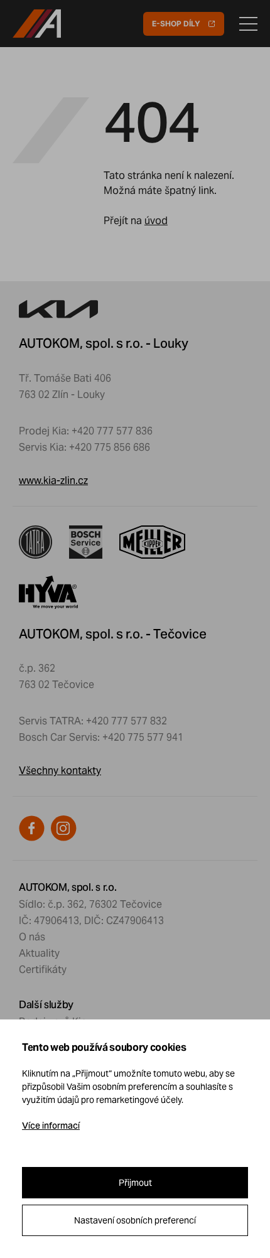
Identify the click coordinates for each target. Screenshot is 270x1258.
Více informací (51, 1125)
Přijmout (135, 1182)
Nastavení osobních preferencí (135, 1220)
